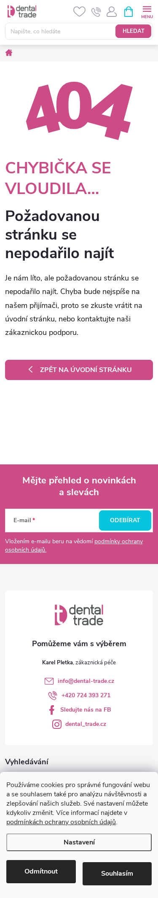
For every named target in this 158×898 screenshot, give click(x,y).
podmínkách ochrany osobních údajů (61, 822)
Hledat (134, 31)
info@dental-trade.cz (86, 681)
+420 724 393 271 (86, 695)
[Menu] (147, 11)
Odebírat (125, 520)
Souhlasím (117, 873)
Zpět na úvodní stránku (86, 370)
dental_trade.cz (85, 724)
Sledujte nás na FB (85, 710)
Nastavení (79, 842)
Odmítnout (41, 871)
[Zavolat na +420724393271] (96, 11)
